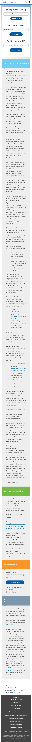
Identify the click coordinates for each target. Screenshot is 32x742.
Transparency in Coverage (16, 727)
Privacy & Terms (15, 697)
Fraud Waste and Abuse (16, 705)
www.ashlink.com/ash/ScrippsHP (16, 615)
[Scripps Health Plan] (13, 2)
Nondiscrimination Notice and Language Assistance (16, 715)
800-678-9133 (10, 625)
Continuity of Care (16, 702)
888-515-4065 (10, 223)
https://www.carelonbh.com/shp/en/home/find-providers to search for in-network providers (16, 526)
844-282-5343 (10, 590)
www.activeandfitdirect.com (14, 670)
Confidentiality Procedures (16, 699)
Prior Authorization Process (16, 724)
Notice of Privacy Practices (16, 721)
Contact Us (9, 205)
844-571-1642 (10, 553)
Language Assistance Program (16, 711)
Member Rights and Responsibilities (16, 718)
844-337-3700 (10, 221)
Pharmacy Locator (15, 582)
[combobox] (27, 3)
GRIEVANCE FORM (16, 708)
